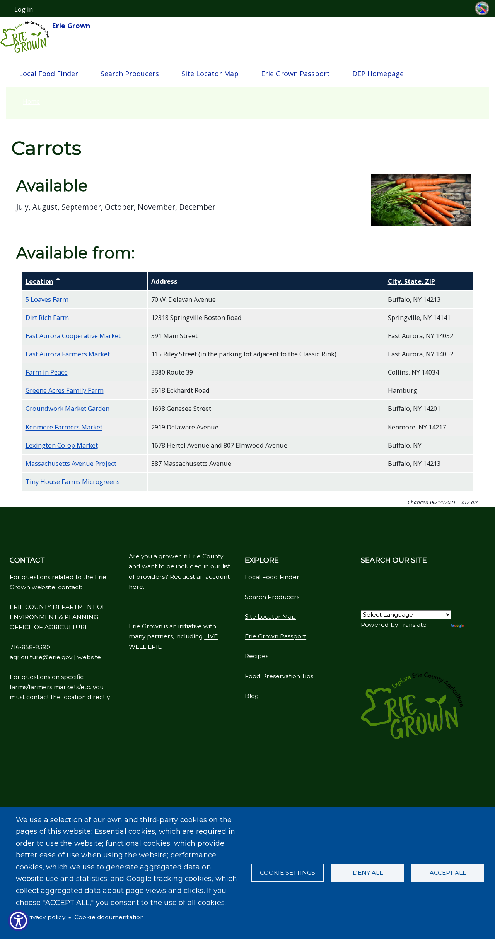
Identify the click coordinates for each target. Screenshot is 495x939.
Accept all (448, 872)
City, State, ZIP (411, 281)
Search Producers (130, 73)
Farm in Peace (47, 372)
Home (31, 101)
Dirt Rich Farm (47, 317)
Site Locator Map (210, 73)
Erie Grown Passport (295, 73)
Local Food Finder (48, 73)
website (89, 657)
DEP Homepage (378, 73)
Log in (23, 9)
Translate (413, 624)
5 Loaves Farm (47, 299)
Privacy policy (44, 917)
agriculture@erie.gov (41, 657)
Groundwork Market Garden (67, 408)
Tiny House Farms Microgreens (73, 481)
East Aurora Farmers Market (68, 353)
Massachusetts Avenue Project (71, 463)
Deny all (368, 872)
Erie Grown (70, 25)
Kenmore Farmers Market (64, 426)
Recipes (256, 656)
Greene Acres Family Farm (65, 390)
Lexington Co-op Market (62, 445)
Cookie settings (287, 872)
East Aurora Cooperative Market (73, 335)
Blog (252, 696)
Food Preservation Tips (279, 676)
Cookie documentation (109, 917)
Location (43, 281)
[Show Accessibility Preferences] (18, 920)
